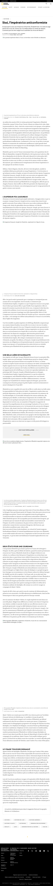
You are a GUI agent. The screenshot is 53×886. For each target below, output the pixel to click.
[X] (32, 851)
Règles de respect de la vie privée (20, 874)
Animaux (16, 7)
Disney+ (21, 855)
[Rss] (48, 851)
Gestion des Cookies (36, 877)
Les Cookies (28, 877)
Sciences (23, 7)
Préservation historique (38, 823)
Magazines (22, 850)
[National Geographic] (2, 4)
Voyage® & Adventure (3, 865)
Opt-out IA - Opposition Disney (25, 879)
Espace (2, 870)
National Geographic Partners (12, 858)
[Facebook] (29, 851)
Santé (10, 7)
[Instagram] (36, 851)
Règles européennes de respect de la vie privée (14, 877)
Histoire (4, 7)
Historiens (23, 823)
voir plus (26, 434)
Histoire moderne (34, 819)
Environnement (31, 7)
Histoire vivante (10, 823)
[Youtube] (44, 851)
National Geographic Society (14, 862)
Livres (21, 853)
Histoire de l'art (20, 819)
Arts (15, 826)
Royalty (7, 826)
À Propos (44, 877)
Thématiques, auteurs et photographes (13, 854)
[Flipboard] (40, 851)
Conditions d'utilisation (33, 874)
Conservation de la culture (30, 826)
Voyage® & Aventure (44, 7)
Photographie (3, 868)
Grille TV (12, 864)
